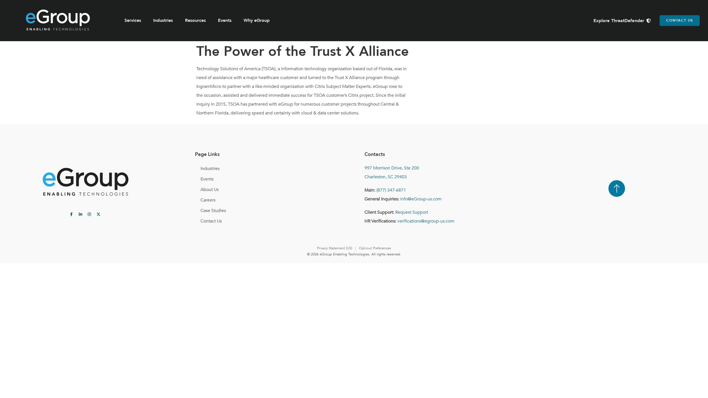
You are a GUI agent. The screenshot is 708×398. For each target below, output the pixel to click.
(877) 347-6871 (391, 190)
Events (224, 20)
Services (132, 20)
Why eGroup (257, 20)
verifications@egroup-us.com (425, 221)
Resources (195, 20)
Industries (163, 20)
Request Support (411, 212)
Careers (208, 200)
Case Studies (213, 211)
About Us (210, 190)
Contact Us (211, 221)
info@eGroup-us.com (421, 199)
